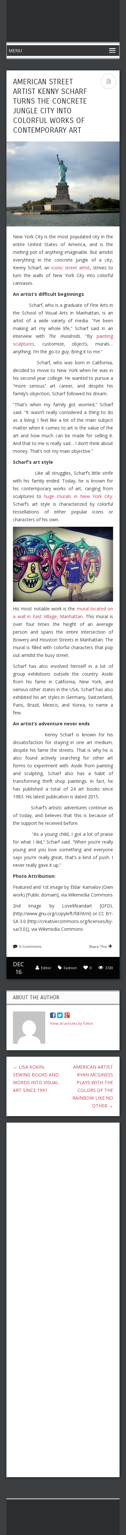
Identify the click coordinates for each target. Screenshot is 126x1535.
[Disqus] (63, 1211)
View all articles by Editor (71, 1023)
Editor (46, 967)
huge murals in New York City (78, 496)
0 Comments (30, 946)
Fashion (70, 967)
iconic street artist (70, 267)
